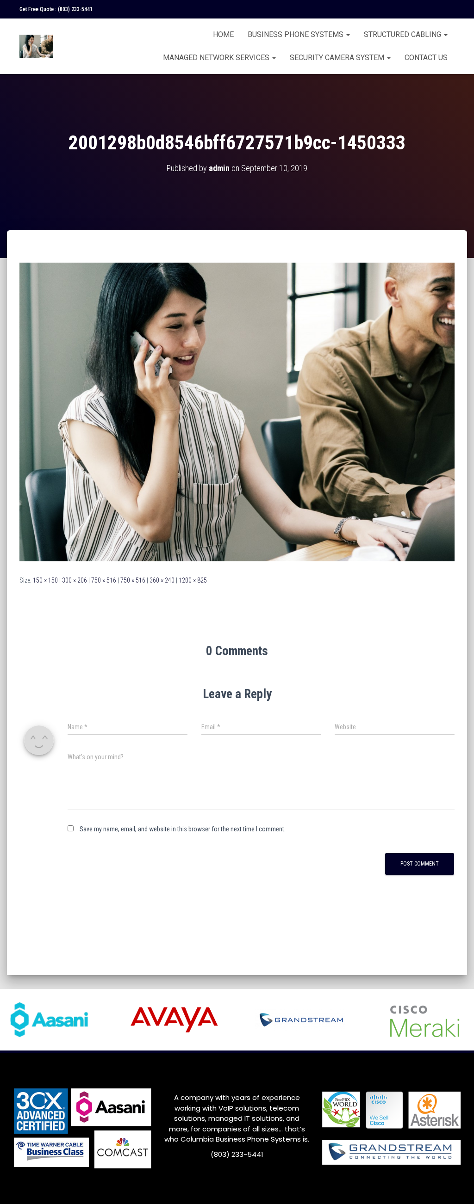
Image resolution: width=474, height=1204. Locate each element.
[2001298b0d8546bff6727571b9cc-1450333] (237, 411)
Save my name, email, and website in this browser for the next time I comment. (183, 829)
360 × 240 (162, 580)
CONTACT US (426, 57)
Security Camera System (338, 57)
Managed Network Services (217, 57)
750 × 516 (103, 580)
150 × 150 (45, 580)
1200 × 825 (193, 580)
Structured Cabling (403, 34)
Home (223, 34)
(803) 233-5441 (75, 9)
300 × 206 (74, 580)
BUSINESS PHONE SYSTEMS (296, 34)
